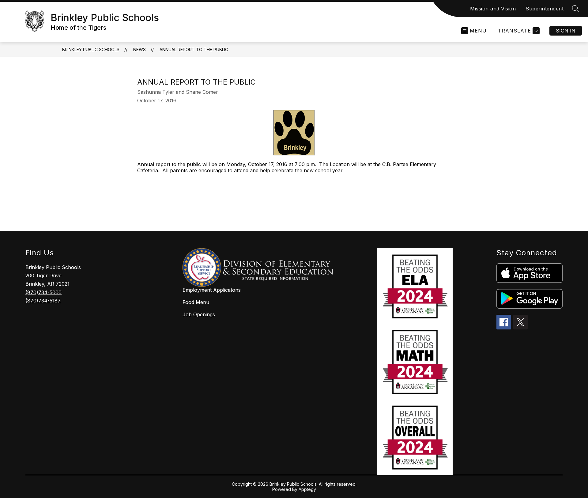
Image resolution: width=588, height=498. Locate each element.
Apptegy (307, 489)
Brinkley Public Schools (90, 49)
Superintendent (545, 9)
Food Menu (196, 302)
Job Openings (199, 314)
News (139, 49)
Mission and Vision (493, 9)
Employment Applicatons (212, 290)
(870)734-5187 (43, 301)
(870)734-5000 (43, 292)
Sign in (565, 31)
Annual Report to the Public (194, 49)
